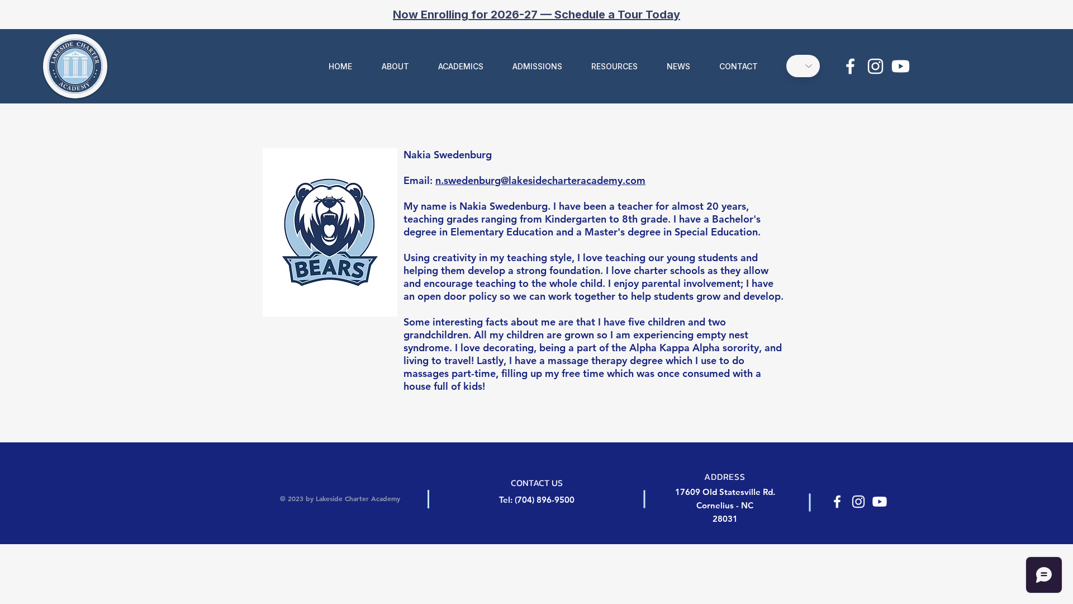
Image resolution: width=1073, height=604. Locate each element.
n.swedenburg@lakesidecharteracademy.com (540, 180)
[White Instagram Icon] (875, 66)
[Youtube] (900, 66)
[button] (388, 66)
